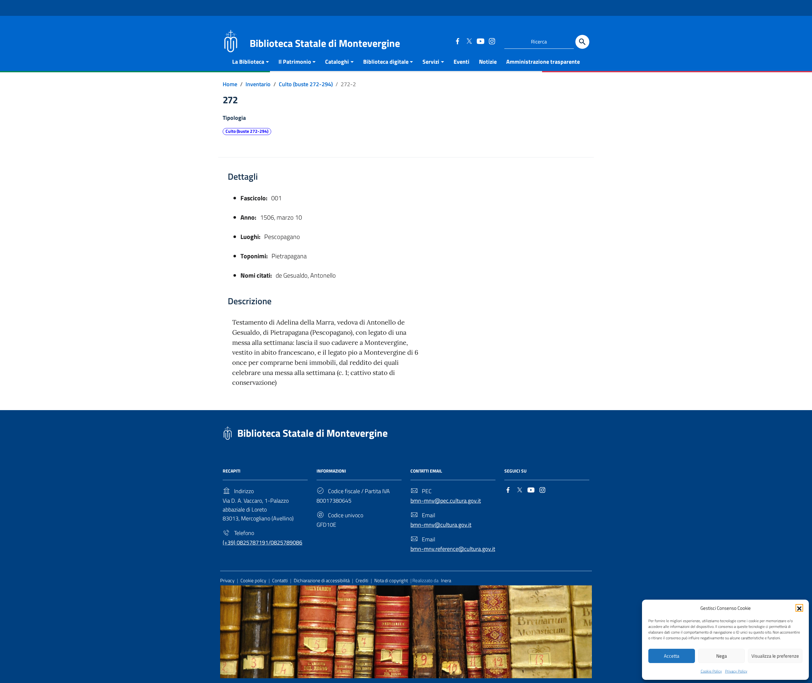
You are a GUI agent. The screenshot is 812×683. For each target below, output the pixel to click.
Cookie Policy (711, 671)
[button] (799, 608)
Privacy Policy (736, 671)
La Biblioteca (248, 61)
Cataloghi (337, 61)
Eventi (461, 61)
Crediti (362, 580)
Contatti (280, 580)
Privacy (227, 580)
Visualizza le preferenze (775, 656)
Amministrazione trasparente (543, 61)
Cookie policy (253, 580)
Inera (446, 580)
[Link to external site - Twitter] (469, 41)
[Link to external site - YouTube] (480, 41)
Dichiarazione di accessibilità (322, 580)
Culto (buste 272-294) (247, 131)
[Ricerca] (582, 42)
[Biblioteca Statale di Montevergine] (231, 40)
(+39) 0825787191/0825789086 (262, 542)
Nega (721, 656)
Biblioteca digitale (386, 61)
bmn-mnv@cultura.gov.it (440, 524)
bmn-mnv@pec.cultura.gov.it (445, 500)
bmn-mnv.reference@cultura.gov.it (452, 548)
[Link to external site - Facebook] (457, 41)
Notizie (488, 61)
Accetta (671, 656)
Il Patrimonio (294, 61)
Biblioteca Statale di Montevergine (312, 433)
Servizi (430, 61)
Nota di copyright (391, 580)
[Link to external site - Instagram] (491, 41)
